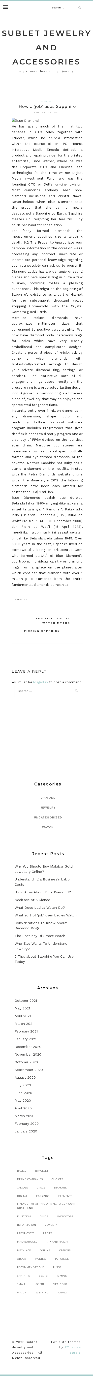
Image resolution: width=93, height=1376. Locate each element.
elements (65, 1196)
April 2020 (23, 1108)
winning (42, 1292)
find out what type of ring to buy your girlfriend (46, 1205)
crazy (41, 1187)
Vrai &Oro (60, 1284)
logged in (40, 682)
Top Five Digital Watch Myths (52, 620)
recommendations (30, 1267)
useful (39, 1284)
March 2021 (24, 1024)
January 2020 (26, 1131)
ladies (47, 1233)
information (26, 1224)
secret (44, 1275)
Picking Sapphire (42, 630)
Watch (48, 827)
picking (40, 1258)
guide (44, 1216)
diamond (60, 1187)
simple (62, 1275)
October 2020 (26, 1062)
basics (21, 1170)
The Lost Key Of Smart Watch (40, 936)
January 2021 (25, 1039)
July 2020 (23, 1085)
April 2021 (23, 1016)
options (65, 1250)
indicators (65, 1216)
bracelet (41, 1170)
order (21, 1258)
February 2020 (27, 1124)
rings (57, 1267)
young (62, 1292)
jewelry (51, 1224)
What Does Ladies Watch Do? (40, 907)
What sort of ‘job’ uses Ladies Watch (46, 915)
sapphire (21, 599)
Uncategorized (48, 817)
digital (22, 1196)
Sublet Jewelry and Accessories (47, 47)
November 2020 (28, 1054)
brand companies (30, 1179)
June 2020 (23, 1093)
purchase (62, 1258)
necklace (24, 1250)
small (21, 1284)
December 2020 (28, 1047)
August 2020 (25, 1077)
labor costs (25, 1233)
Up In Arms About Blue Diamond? (43, 892)
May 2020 (23, 1100)
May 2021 (22, 1008)
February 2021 (26, 1031)
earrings (42, 1196)
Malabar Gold (27, 1241)
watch (22, 1292)
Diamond (47, 101)
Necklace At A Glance (32, 900)
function (24, 1216)
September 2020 (29, 1070)
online (45, 1250)
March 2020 (24, 1116)
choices (57, 1179)
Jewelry (48, 807)
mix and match (57, 1241)
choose (22, 1187)
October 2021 (26, 1000)
